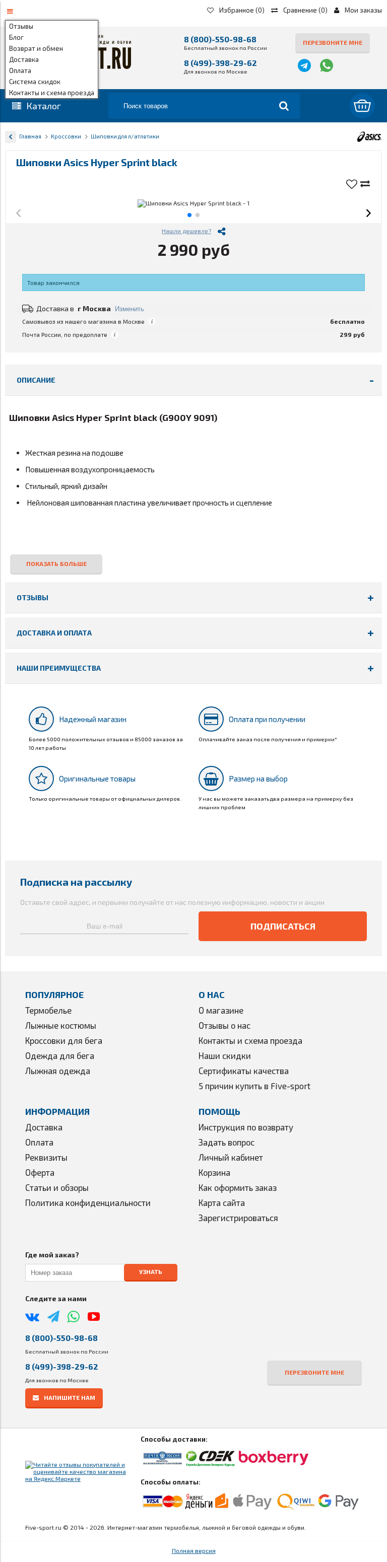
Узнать (150, 1271)
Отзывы (21, 26)
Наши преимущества (59, 668)
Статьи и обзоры (57, 1187)
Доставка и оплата (54, 632)
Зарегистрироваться (238, 1218)
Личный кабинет (231, 1157)
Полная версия (194, 1550)
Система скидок (34, 82)
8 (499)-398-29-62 (220, 62)
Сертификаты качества (244, 1071)
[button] (18, 213)
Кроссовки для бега (63, 1040)
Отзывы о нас (224, 1025)
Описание (36, 380)
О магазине (221, 1010)
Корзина (214, 1172)
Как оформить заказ (238, 1187)
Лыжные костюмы (60, 1025)
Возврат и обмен (36, 48)
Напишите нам (69, 1397)
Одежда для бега (59, 1055)
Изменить (129, 309)
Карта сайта (222, 1202)
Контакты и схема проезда (51, 93)
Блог (16, 37)
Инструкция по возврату (246, 1127)
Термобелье (48, 1010)
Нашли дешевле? (186, 230)
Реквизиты (46, 1157)
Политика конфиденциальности (88, 1202)
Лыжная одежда (57, 1071)
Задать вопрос (226, 1142)
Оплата (20, 70)
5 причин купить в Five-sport (254, 1086)
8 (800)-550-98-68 (220, 39)
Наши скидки (225, 1055)
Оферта (39, 1172)
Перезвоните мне (332, 42)
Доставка (24, 59)
